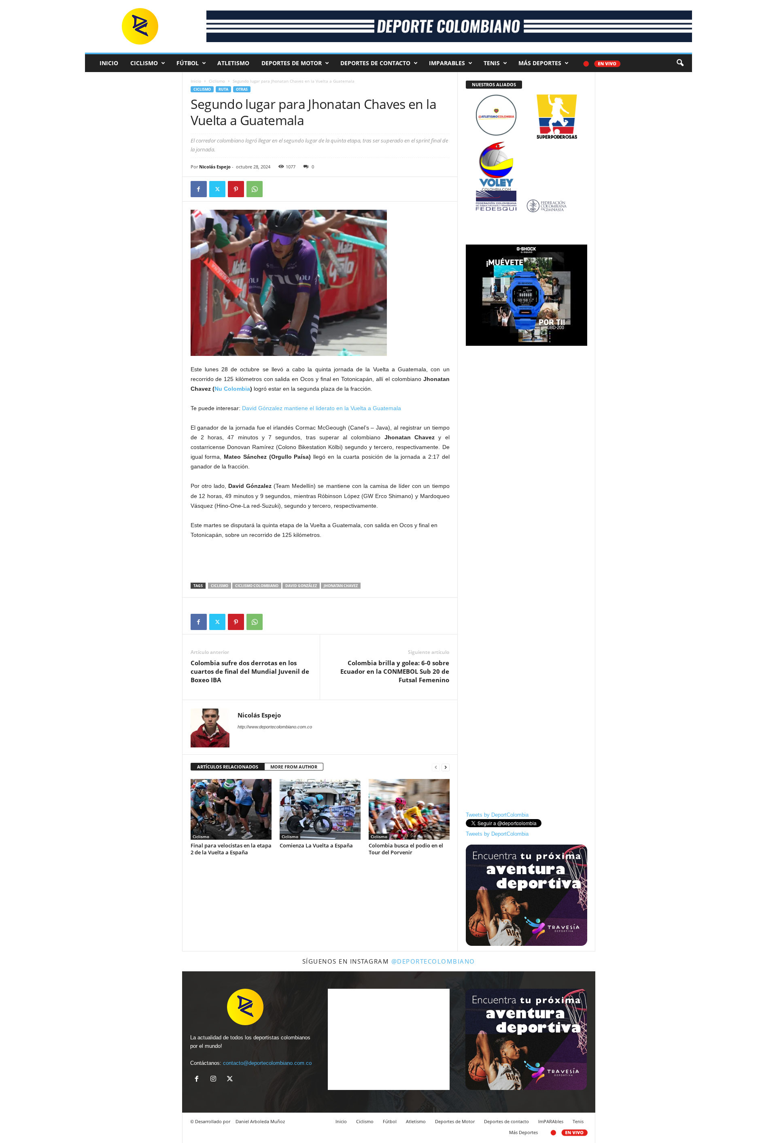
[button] (680, 63)
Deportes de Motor (291, 63)
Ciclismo (144, 63)
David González (301, 585)
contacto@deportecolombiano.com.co (267, 1063)
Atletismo (233, 63)
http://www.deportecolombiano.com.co (275, 726)
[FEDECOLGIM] (526, 206)
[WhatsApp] (254, 189)
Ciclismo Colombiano (256, 585)
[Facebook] (199, 189)
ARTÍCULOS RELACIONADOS (227, 767)
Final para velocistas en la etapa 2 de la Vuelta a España (231, 849)
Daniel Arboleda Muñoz (260, 1121)
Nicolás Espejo (215, 167)
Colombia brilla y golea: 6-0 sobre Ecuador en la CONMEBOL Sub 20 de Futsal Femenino (394, 671)
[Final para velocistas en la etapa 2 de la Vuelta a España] (231, 809)
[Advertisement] (320, 561)
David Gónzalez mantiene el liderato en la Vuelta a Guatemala (321, 408)
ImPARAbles (447, 63)
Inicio (109, 63)
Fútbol (187, 63)
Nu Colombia (232, 388)
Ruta (223, 89)
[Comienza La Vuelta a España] (320, 809)
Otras (242, 89)
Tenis (492, 63)
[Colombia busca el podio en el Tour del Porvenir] (409, 809)
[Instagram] (215, 1080)
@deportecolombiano (433, 961)
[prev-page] (436, 767)
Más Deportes (539, 63)
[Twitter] (217, 189)
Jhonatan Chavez (341, 585)
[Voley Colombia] (526, 147)
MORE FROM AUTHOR (293, 767)
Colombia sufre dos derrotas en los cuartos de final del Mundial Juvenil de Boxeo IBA (250, 671)
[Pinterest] (236, 189)
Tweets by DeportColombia (497, 815)
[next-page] (446, 767)
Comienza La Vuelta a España (316, 845)
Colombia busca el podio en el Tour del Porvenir (406, 849)
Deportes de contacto (375, 63)
